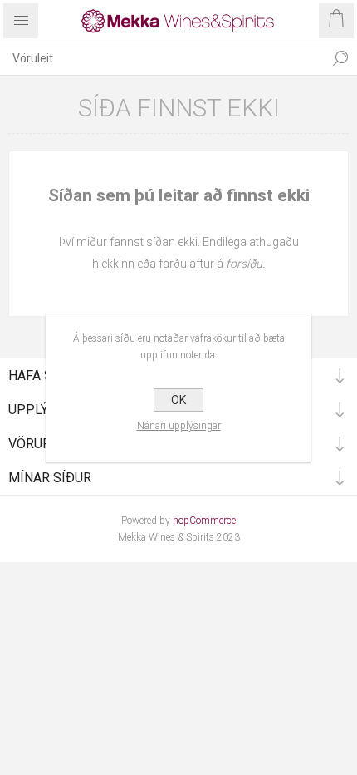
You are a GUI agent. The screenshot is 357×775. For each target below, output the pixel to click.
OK (178, 400)
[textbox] (162, 58)
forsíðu (244, 263)
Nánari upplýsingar (179, 426)
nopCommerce (204, 520)
